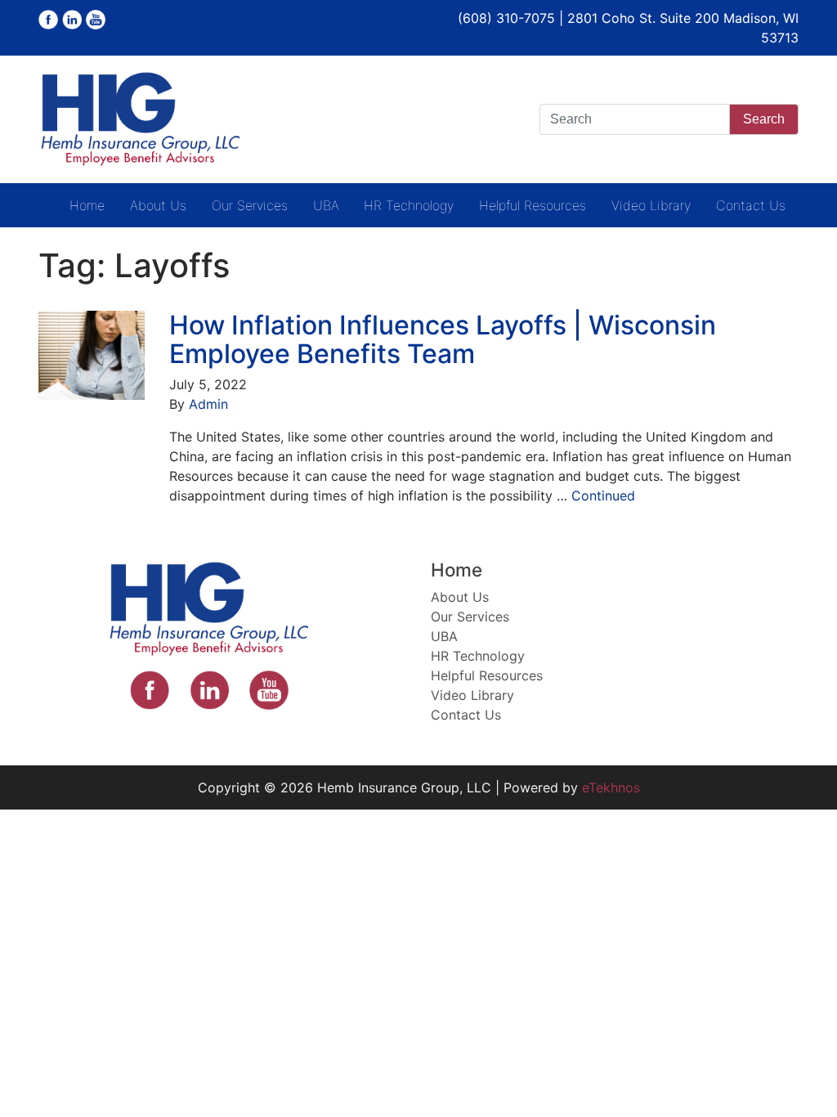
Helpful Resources (532, 205)
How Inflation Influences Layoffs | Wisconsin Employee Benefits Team (442, 339)
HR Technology (409, 205)
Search (764, 119)
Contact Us (751, 205)
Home (87, 205)
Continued (603, 495)
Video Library (651, 205)
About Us (158, 205)
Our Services (250, 205)
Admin (208, 404)
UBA (326, 205)
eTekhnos (611, 787)
